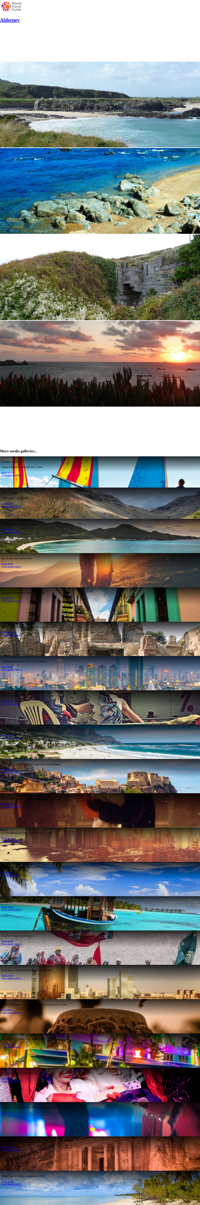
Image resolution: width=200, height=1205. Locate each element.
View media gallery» (12, 475)
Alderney (10, 20)
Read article (7, 472)
